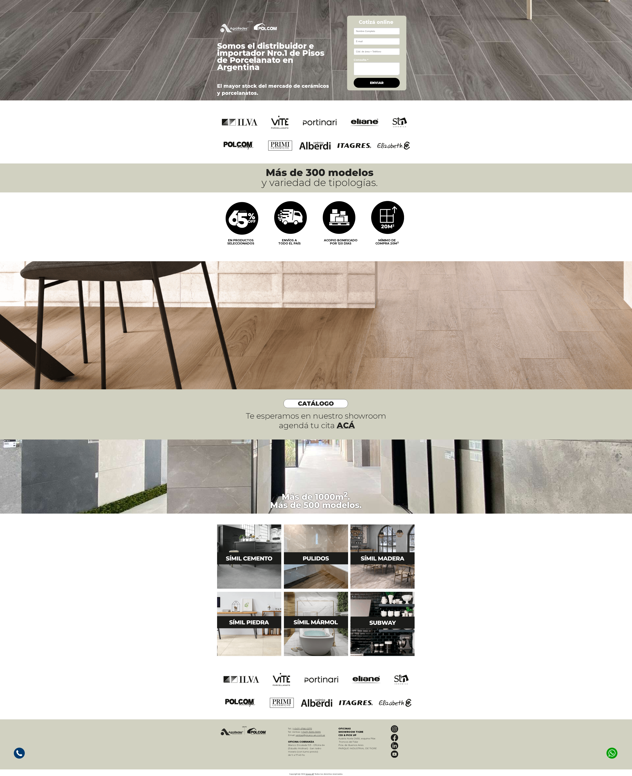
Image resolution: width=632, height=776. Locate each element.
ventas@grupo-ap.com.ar (310, 735)
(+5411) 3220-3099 (311, 731)
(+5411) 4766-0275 (302, 728)
